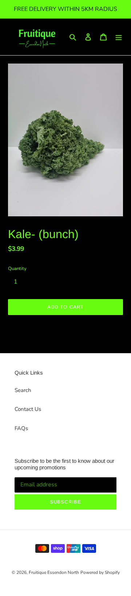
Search (23, 390)
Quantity (17, 268)
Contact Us (28, 409)
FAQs (21, 428)
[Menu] (118, 37)
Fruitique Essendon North (54, 572)
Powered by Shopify (100, 572)
